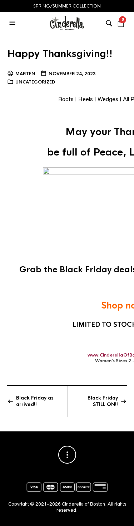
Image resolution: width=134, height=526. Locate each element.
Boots (66, 99)
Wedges (108, 99)
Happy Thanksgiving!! (60, 54)
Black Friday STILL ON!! (103, 401)
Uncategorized (35, 82)
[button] (13, 23)
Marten (25, 74)
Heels (85, 99)
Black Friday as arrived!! (35, 401)
